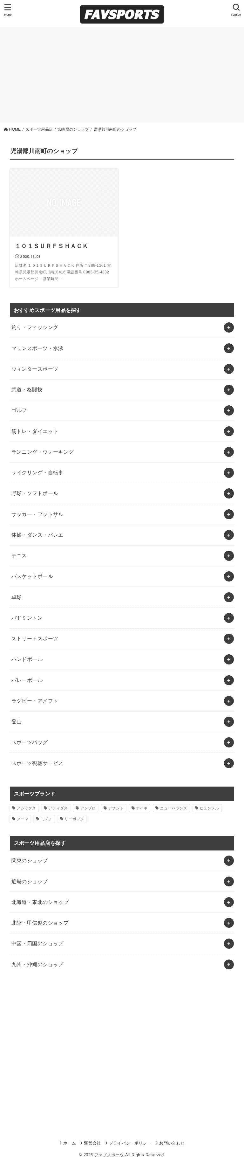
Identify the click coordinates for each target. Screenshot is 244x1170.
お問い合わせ (172, 1143)
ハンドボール (27, 659)
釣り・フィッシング (34, 327)
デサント (116, 808)
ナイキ (142, 808)
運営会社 (92, 1143)
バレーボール (27, 680)
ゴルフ (19, 410)
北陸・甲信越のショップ (40, 923)
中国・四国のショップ (37, 943)
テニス (19, 555)
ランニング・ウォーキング (42, 452)
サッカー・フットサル (37, 514)
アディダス (58, 808)
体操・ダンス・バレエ (37, 535)
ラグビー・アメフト (34, 701)
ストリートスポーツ (34, 638)
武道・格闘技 (27, 389)
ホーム (69, 1143)
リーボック (74, 819)
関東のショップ (29, 860)
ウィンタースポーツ (34, 369)
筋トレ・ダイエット (34, 431)
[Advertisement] (122, 74)
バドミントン (27, 618)
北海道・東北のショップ (40, 902)
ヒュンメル (209, 808)
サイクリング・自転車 (37, 472)
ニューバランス (173, 808)
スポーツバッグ (29, 742)
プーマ (22, 819)
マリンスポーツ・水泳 (37, 348)
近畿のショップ (29, 881)
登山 (16, 721)
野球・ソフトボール (34, 493)
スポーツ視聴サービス (37, 763)
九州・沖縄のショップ (37, 964)
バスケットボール (32, 576)
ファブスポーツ (109, 1155)
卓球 (16, 597)
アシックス (26, 808)
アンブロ (88, 808)
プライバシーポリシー (130, 1143)
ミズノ (46, 819)
